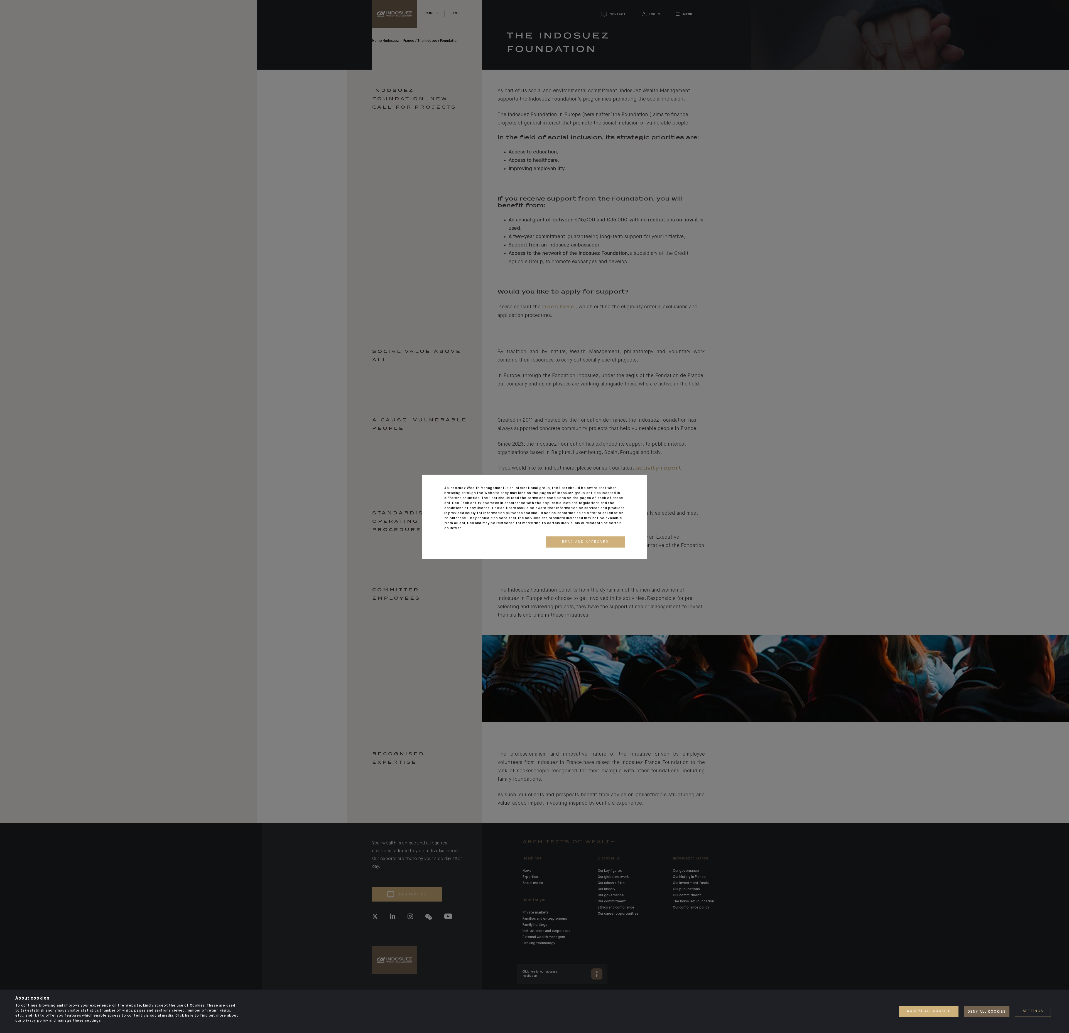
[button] (585, 542)
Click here (184, 1015)
